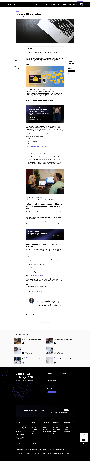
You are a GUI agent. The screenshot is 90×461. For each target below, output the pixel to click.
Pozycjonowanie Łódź (45, 448)
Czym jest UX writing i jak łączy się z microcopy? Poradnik (37, 289)
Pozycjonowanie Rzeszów (48, 450)
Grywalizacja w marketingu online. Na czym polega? (31, 339)
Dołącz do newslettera (72, 325)
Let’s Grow (36, 4)
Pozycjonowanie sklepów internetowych (36, 439)
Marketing (28, 58)
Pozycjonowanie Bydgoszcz (61, 448)
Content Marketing (35, 435)
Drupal (21, 453)
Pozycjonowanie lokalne (36, 441)
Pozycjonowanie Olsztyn (39, 450)
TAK (83, 439)
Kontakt (81, 4)
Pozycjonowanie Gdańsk (29, 448)
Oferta (41, 4)
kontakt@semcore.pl (72, 1)
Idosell (34, 453)
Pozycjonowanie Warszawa (20, 448)
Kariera (54, 431)
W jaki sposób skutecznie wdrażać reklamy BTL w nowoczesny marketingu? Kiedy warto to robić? (43, 52)
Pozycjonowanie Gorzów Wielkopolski (22, 450)
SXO (43, 433)
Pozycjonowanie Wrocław (36, 449)
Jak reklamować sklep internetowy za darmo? (62, 358)
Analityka (44, 427)
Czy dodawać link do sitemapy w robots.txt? (35, 291)
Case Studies (64, 4)
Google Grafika (28, 453)
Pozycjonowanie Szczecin (37, 448)
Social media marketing (43, 455)
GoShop (32, 453)
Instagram (37, 453)
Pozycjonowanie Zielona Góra (57, 450)
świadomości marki (35, 255)
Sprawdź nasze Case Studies (34, 237)
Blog (70, 4)
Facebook (24, 453)
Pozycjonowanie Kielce (32, 450)
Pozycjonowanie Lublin (44, 449)
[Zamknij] (87, 433)
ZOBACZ (24, 1)
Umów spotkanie (80, 1)
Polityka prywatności (56, 435)
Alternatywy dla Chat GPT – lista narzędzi (34, 293)
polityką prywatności (71, 73)
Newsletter (55, 433)
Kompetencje (55, 427)
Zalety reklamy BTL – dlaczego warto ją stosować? (36, 53)
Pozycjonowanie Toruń (28, 449)
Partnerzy (75, 4)
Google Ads (34, 427)
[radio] (41, 322)
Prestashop (59, 453)
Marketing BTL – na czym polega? (33, 288)
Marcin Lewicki (19, 16)
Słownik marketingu (67, 431)
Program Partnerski (56, 429)
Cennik (47, 4)
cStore (19, 453)
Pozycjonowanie (45, 425)
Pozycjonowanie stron (36, 433)
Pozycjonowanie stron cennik (47, 431)
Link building (42, 453)
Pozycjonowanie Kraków (52, 448)
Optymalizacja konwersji (36, 429)
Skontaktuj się (20, 443)
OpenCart (53, 453)
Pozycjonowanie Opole (52, 449)
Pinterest (55, 453)
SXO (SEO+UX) (34, 425)
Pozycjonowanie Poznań (20, 449)
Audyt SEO (34, 443)
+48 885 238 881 (20, 435)
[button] (83, 443)
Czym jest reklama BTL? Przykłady (18, 62)
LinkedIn (46, 453)
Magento (49, 453)
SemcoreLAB (53, 4)
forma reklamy (51, 271)
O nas (59, 4)
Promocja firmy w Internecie (47, 435)
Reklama (17, 11)
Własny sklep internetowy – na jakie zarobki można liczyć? (37, 286)
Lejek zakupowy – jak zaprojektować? (29, 349)
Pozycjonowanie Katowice (70, 448)
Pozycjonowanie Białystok (60, 449)
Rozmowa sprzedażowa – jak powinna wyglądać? (63, 339)
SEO (34, 150)
